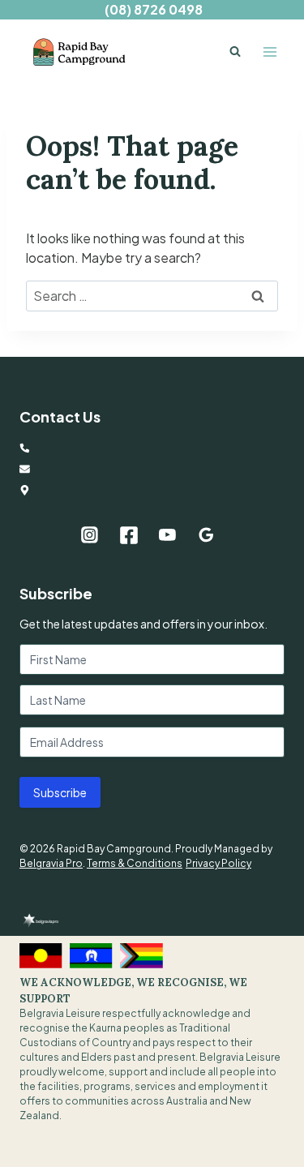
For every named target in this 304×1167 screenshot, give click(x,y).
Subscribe (60, 792)
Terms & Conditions (134, 863)
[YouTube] (168, 535)
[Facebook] (129, 535)
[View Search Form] (235, 52)
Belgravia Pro (51, 863)
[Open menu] (270, 51)
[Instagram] (90, 535)
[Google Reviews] (206, 535)
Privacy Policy (218, 863)
